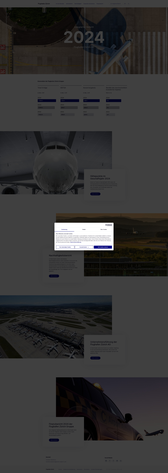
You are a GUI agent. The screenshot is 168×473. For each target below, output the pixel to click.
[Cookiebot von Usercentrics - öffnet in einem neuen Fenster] (106, 225)
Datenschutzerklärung (75, 242)
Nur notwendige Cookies (65, 247)
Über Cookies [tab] (104, 229)
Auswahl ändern (83, 247)
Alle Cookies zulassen (103, 247)
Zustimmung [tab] (64, 229)
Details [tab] (84, 229)
